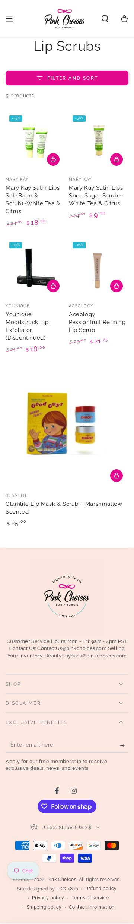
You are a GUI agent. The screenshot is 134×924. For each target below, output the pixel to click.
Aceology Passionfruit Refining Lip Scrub (97, 322)
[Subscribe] (124, 745)
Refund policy (101, 888)
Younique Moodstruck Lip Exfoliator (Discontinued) (27, 326)
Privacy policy (48, 897)
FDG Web (67, 889)
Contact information (91, 907)
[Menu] (9, 18)
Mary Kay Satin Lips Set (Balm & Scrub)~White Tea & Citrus (33, 199)
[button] (105, 18)
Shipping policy (44, 907)
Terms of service (90, 897)
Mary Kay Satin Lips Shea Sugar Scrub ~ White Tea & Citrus (96, 195)
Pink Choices (61, 879)
